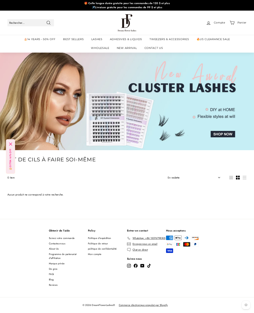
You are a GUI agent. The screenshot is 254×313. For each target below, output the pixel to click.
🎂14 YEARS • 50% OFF (40, 39)
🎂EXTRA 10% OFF (10, 159)
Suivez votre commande (62, 238)
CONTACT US (153, 48)
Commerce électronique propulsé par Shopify (143, 305)
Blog (51, 279)
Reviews (53, 285)
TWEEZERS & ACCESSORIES (169, 39)
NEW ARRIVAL (127, 48)
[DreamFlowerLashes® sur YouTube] (142, 266)
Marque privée (57, 263)
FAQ (51, 274)
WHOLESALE (100, 48)
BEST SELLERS (73, 39)
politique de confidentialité (102, 249)
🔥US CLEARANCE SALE (213, 39)
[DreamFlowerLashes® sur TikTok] (149, 266)
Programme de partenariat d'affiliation (62, 256)
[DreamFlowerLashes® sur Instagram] (129, 266)
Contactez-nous (57, 243)
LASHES (96, 39)
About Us (54, 249)
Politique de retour (98, 243)
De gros (53, 269)
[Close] (10, 144)
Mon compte (95, 254)
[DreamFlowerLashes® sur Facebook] (136, 266)
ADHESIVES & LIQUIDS (126, 39)
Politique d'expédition (99, 238)
